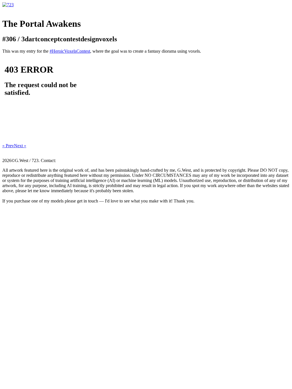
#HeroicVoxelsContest (70, 51)
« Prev (8, 145)
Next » (20, 145)
